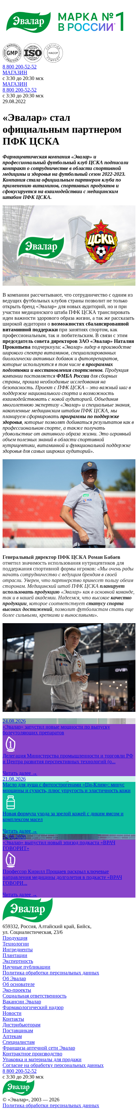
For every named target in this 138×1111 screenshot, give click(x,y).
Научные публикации (26, 967)
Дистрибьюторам (21, 1024)
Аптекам (12, 1036)
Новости (12, 1013)
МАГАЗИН (15, 72)
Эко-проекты (17, 990)
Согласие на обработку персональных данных (53, 1065)
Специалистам (19, 1042)
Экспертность (18, 961)
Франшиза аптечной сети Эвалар (39, 1048)
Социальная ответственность (34, 996)
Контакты (13, 1019)
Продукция (15, 938)
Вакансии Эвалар (22, 1001)
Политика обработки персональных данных (51, 972)
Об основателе (19, 984)
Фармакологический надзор (33, 1007)
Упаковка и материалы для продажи (42, 1059)
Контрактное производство (32, 1053)
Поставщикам (18, 1030)
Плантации (15, 955)
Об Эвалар (14, 978)
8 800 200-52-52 (20, 90)
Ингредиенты (18, 949)
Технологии (16, 943)
